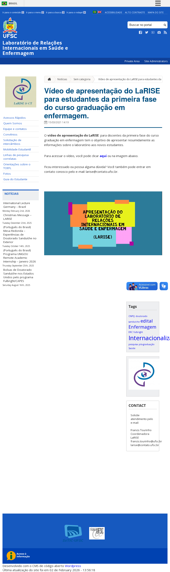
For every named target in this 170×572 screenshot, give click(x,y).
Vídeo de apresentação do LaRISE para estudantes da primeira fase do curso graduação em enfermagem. (102, 103)
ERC (131, 332)
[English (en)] (99, 12)
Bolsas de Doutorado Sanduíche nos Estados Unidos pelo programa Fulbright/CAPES (18, 275)
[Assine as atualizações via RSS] (165, 32)
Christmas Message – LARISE (17, 217)
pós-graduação (146, 344)
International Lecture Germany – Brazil (16, 205)
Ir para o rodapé (76, 12)
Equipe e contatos (15, 129)
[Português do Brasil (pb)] (95, 12)
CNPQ (132, 316)
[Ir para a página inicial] (48, 79)
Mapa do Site (156, 12)
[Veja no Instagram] (159, 32)
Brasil (13, 3)
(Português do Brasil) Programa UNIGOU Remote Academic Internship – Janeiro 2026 (19, 255)
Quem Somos (12, 123)
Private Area (132, 61)
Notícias (62, 79)
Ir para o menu (34, 12)
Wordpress (73, 566)
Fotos (7, 173)
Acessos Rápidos (14, 118)
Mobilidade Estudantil (17, 149)
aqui (103, 156)
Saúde (132, 348)
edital (147, 321)
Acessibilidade (113, 12)
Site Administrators (156, 61)
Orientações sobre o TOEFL (16, 166)
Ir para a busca (55, 12)
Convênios (10, 134)
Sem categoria (82, 79)
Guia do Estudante (15, 179)
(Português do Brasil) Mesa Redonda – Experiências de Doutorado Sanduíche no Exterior (19, 234)
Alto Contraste (135, 12)
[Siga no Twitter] (146, 32)
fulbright (138, 332)
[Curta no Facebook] (140, 32)
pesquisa (133, 344)
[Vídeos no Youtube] (153, 32)
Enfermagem (142, 327)
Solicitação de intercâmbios (12, 142)
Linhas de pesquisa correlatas (16, 157)
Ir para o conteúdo (12, 12)
